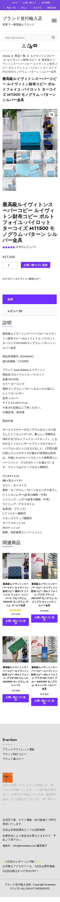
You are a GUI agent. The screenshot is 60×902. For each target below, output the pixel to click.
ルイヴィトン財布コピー (28, 278)
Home (15, 2)
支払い (24, 7)
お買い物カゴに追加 (36, 264)
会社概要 (46, 2)
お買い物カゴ (29, 2)
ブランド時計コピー (14, 754)
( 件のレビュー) (26, 246)
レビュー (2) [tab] (15, 310)
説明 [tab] (10, 299)
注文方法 (37, 7)
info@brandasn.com (24, 845)
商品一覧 (11, 7)
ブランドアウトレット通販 (18, 749)
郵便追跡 (51, 7)
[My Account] (24, 45)
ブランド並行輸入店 (22, 18)
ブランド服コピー (13, 758)
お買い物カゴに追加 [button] (16, 622)
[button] (52, 115)
